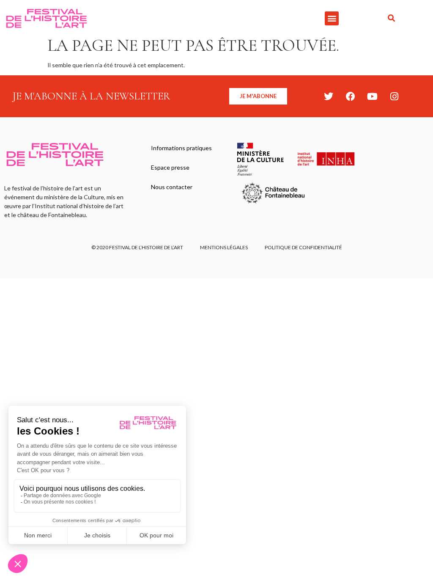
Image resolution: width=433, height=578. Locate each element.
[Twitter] (328, 96)
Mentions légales (224, 247)
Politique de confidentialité (303, 247)
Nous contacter (171, 186)
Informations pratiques (181, 147)
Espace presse (170, 167)
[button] (332, 18)
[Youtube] (372, 96)
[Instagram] (394, 96)
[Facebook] (350, 96)
